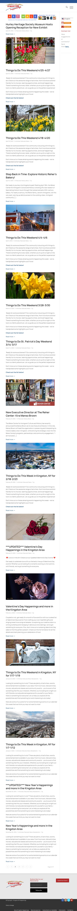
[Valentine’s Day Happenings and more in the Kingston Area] (30, 586)
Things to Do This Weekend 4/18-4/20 (28, 138)
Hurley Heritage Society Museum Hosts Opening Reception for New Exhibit (29, 26)
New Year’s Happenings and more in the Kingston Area (29, 827)
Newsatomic (35, 679)
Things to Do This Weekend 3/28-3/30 (28, 305)
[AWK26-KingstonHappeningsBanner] (32, 20)
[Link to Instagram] (65, 900)
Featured (18, 31)
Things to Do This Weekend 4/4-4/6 (26, 237)
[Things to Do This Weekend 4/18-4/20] (30, 118)
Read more (10, 34)
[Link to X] (68, 900)
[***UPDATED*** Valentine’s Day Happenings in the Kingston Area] (30, 527)
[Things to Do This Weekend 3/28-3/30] (30, 285)
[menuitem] (66, 7)
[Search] (66, 7)
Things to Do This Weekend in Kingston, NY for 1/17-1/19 (31, 674)
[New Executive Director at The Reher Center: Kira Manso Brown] (30, 392)
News (27, 31)
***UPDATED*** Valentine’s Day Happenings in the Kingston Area (25, 548)
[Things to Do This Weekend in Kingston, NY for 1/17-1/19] (30, 652)
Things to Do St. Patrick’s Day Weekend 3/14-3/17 (29, 343)
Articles (18, 73)
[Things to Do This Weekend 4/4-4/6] (30, 218)
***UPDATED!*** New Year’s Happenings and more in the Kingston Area (29, 786)
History (23, 31)
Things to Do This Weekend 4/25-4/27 (28, 70)
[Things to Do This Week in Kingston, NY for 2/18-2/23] (30, 456)
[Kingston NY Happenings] (14, 7)
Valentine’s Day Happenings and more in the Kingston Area (29, 608)
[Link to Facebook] (62, 900)
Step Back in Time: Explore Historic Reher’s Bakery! (31, 175)
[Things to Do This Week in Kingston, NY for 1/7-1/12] (30, 724)
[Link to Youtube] (71, 900)
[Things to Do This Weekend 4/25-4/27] (30, 50)
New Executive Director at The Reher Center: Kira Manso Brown (28, 414)
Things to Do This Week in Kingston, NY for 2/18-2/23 (30, 477)
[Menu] (70, 7)
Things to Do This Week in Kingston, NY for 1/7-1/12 (30, 746)
